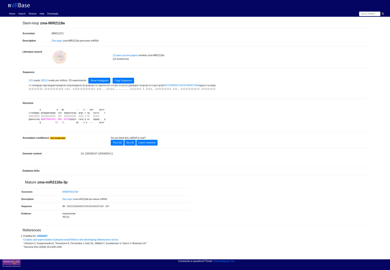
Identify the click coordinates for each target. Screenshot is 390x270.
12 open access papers (125, 55)
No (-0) (130, 142)
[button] (59, 57)
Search (21, 13)
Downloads (52, 13)
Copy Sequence (123, 80)
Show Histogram (99, 80)
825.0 (44, 80)
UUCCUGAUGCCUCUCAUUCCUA (180, 85)
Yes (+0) (117, 142)
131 (31, 80)
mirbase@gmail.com (224, 261)
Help (42, 13)
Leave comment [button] (147, 142)
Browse (33, 13)
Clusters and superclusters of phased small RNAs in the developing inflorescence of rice (70, 239)
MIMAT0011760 (70, 191)
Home (13, 13)
